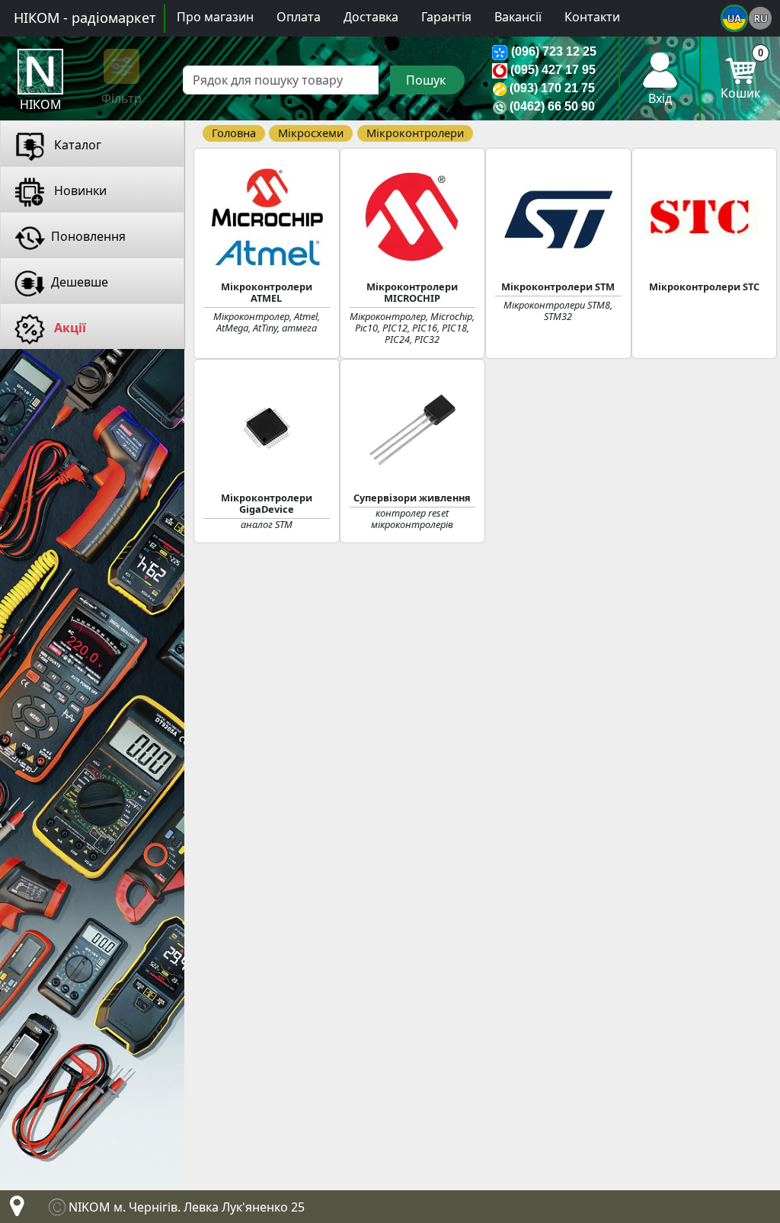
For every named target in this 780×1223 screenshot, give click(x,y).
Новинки (79, 190)
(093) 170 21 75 (552, 88)
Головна (234, 132)
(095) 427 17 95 (553, 69)
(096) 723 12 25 (553, 51)
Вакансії (518, 16)
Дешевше (79, 282)
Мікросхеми (311, 132)
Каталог (76, 144)
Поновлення (88, 236)
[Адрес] (14, 1210)
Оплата (299, 16)
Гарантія (446, 16)
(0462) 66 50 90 (552, 106)
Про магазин (215, 16)
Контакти (592, 16)
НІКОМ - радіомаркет (85, 17)
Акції (68, 327)
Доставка (371, 16)
